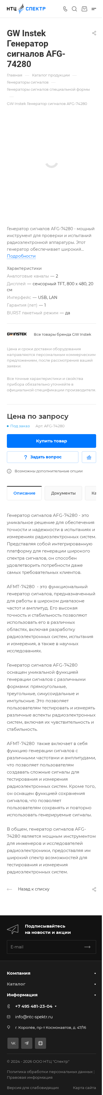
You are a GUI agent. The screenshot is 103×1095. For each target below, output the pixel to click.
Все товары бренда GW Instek (62, 334)
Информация (22, 994)
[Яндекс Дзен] (40, 1043)
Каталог (16, 984)
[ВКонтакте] (13, 1043)
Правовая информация (30, 1077)
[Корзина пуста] (84, 9)
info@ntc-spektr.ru (34, 1016)
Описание (24, 493)
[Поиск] (74, 9)
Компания (18, 973)
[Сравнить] (89, 457)
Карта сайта (84, 1087)
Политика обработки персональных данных (50, 1071)
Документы (63, 493)
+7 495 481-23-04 (33, 1006)
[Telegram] (26, 1043)
